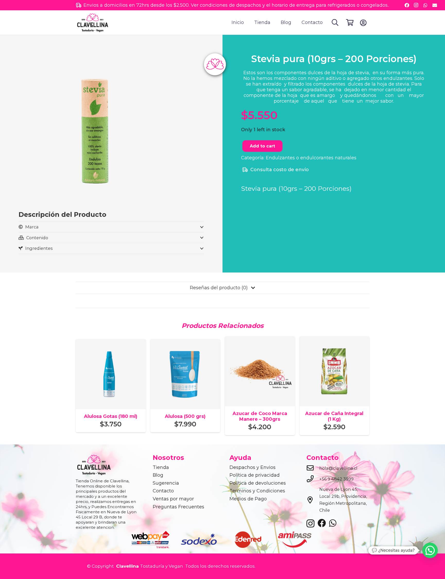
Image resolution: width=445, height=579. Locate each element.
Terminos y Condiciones (257, 491)
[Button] (363, 22)
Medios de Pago (248, 499)
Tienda (161, 467)
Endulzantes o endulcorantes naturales (311, 158)
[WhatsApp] (425, 5)
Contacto (163, 491)
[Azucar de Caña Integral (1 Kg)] (334, 340)
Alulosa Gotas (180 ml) (110, 416)
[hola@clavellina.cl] (312, 468)
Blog (158, 475)
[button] (335, 22)
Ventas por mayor (173, 499)
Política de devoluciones (257, 483)
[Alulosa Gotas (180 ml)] (111, 342)
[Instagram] (416, 5)
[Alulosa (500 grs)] (185, 342)
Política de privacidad (254, 475)
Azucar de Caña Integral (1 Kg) (334, 416)
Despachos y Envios (252, 467)
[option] (151, 539)
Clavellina (127, 566)
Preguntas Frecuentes (178, 507)
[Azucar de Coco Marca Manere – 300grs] (260, 340)
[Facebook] (407, 5)
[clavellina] (92, 22)
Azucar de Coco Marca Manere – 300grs (260, 416)
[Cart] (350, 22)
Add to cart (262, 146)
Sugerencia (166, 483)
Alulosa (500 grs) (185, 416)
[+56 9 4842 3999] (312, 479)
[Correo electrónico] (434, 5)
